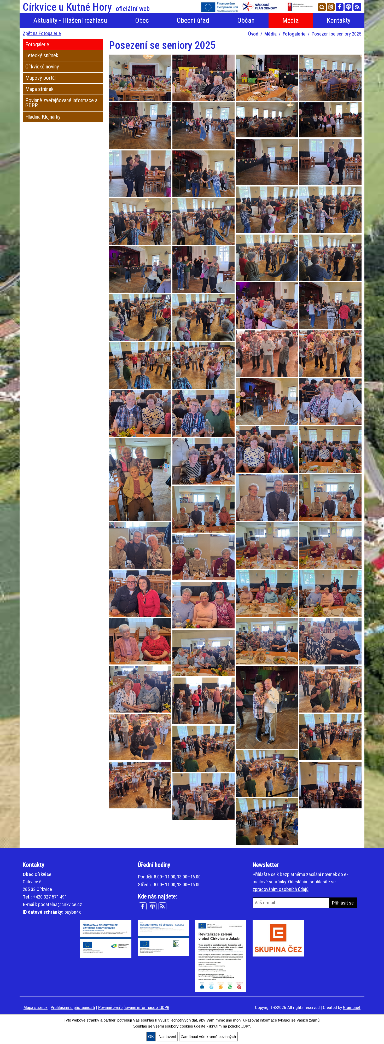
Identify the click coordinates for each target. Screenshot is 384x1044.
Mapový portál (40, 78)
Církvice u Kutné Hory (86, 7)
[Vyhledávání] (322, 7)
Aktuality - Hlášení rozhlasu (70, 20)
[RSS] (357, 7)
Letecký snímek (41, 55)
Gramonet (351, 1007)
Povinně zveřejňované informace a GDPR (61, 103)
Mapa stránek (39, 89)
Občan (246, 20)
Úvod (253, 34)
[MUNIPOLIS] (348, 7)
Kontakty (339, 20)
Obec (142, 20)
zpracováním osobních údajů (281, 889)
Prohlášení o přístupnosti (73, 1007)
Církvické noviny (42, 66)
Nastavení (167, 1036)
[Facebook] (340, 7)
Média (290, 20)
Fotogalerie (294, 34)
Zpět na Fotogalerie (42, 33)
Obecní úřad (193, 20)
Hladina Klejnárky (43, 117)
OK (151, 1036)
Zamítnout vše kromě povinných (208, 1036)
